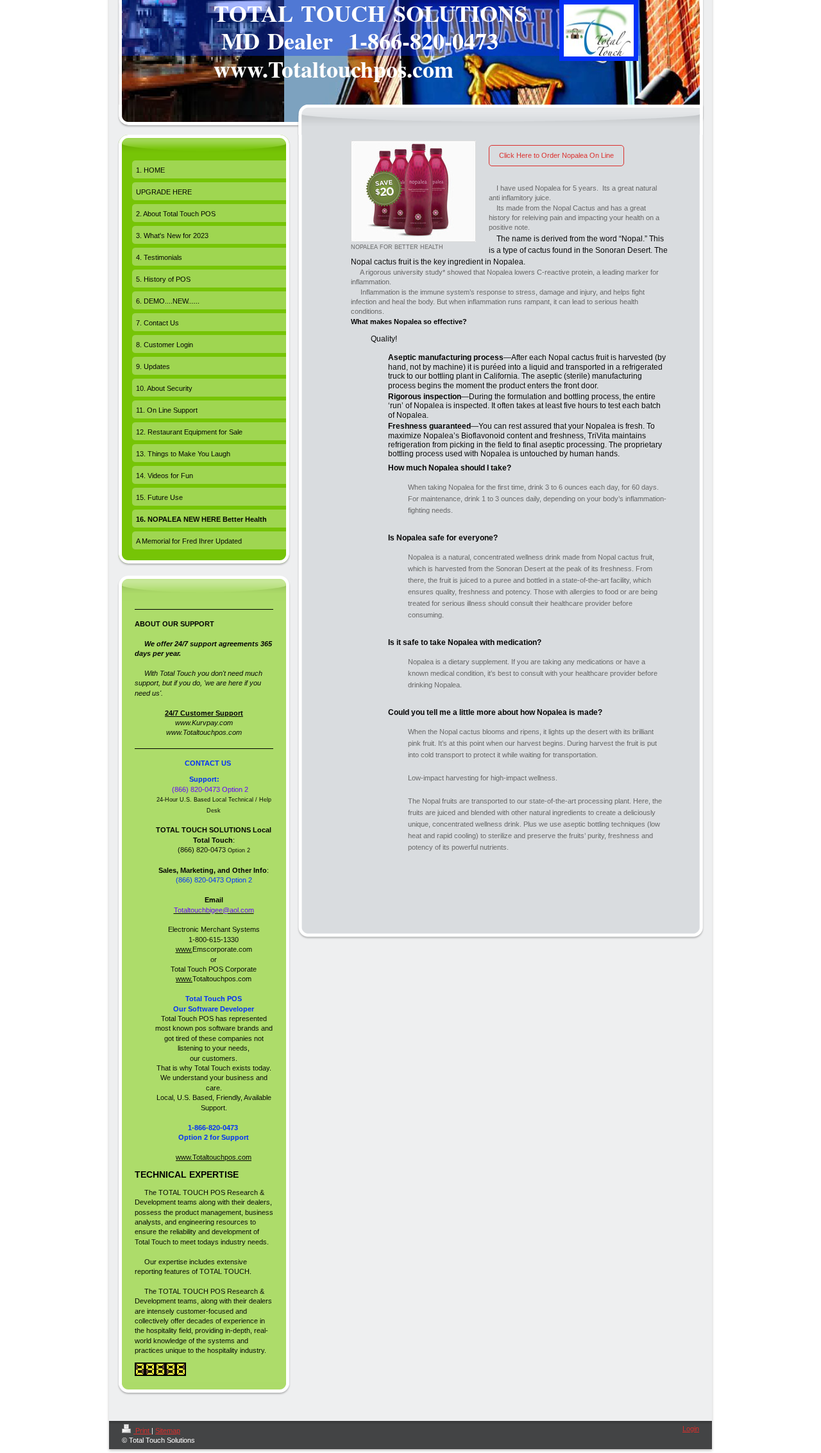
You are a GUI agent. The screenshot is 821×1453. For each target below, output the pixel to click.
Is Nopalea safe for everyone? (443, 537)
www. (184, 949)
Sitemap (167, 1430)
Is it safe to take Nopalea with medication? (464, 642)
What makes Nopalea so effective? (409, 321)
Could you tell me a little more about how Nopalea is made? (495, 712)
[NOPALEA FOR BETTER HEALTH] (413, 191)
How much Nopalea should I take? (449, 467)
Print (142, 1430)
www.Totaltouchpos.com (213, 1157)
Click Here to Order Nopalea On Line (556, 155)
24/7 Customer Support (204, 713)
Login (690, 1428)
